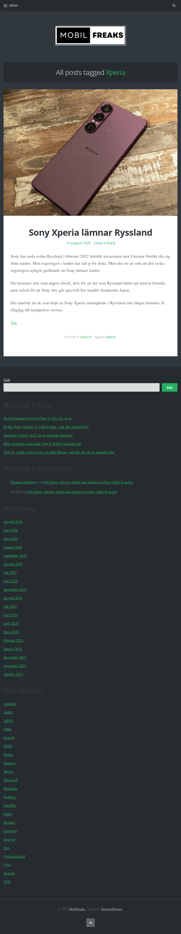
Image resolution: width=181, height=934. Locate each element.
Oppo (8, 813)
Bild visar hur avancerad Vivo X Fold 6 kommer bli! (43, 443)
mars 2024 (11, 631)
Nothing (10, 796)
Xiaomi (9, 873)
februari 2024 (13, 640)
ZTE (7, 881)
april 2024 (11, 623)
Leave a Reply (104, 243)
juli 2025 (10, 572)
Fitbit (7, 729)
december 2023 (15, 657)
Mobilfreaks (77, 909)
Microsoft (11, 779)
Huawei (9, 762)
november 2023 (15, 665)
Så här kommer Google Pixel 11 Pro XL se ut (37, 418)
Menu (13, 6)
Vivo (7, 864)
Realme (9, 822)
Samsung (10, 830)
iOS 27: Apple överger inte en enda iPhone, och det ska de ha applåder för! (59, 452)
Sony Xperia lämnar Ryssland (90, 232)
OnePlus (10, 805)
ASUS (8, 720)
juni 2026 (11, 530)
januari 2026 (13, 546)
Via (14, 322)
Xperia (111, 337)
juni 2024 (11, 614)
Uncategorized (14, 856)
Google (9, 737)
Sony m (86, 337)
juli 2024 (10, 606)
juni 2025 (11, 580)
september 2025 (15, 555)
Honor (8, 754)
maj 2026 (10, 538)
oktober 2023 (13, 674)
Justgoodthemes (111, 909)
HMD (8, 745)
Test (7, 847)
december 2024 (15, 589)
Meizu (8, 771)
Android (10, 703)
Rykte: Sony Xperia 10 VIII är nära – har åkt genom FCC (46, 426)
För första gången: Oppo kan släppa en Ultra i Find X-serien (88, 481)
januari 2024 (13, 648)
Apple (8, 712)
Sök (7, 380)
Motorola (10, 788)
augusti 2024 (13, 597)
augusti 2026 (13, 521)
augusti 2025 (13, 563)
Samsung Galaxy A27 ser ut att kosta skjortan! (38, 435)
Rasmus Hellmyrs (24, 481)
